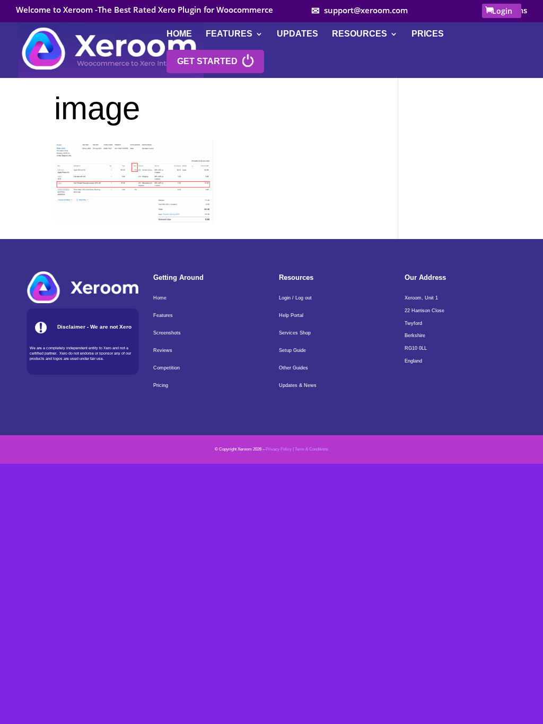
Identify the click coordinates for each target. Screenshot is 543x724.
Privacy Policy (279, 449)
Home (179, 34)
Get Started (207, 61)
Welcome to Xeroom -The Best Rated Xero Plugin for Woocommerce (144, 10)
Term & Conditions (311, 449)
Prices (427, 34)
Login (502, 11)
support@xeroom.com (366, 10)
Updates (297, 34)
